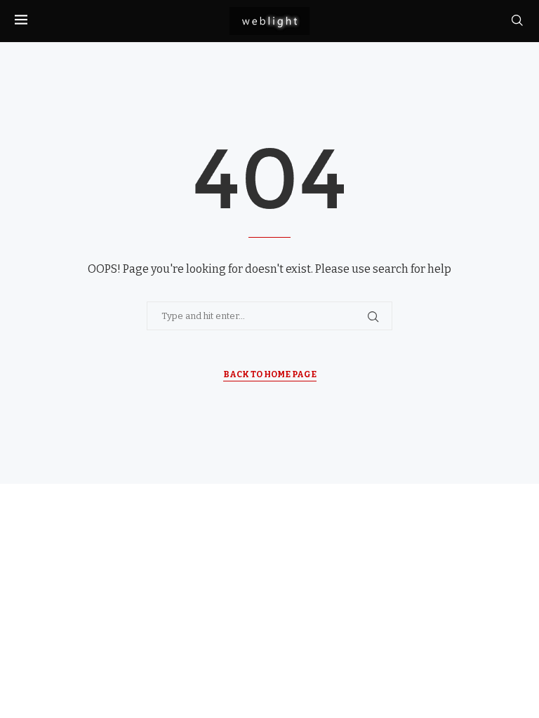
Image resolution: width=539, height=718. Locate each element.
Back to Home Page (270, 374)
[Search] (517, 21)
